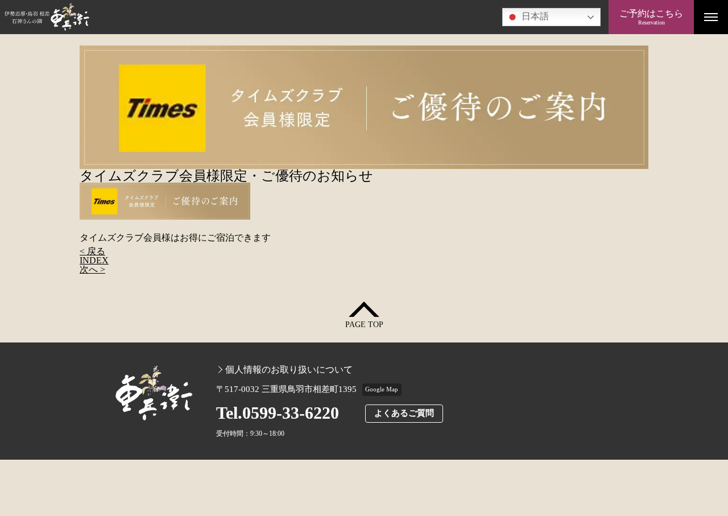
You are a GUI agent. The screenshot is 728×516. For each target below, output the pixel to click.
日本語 (534, 16)
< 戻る (92, 251)
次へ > (92, 269)
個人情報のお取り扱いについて (289, 369)
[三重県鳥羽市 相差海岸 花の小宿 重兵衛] (304, 17)
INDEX (94, 260)
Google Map (381, 389)
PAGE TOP (364, 324)
